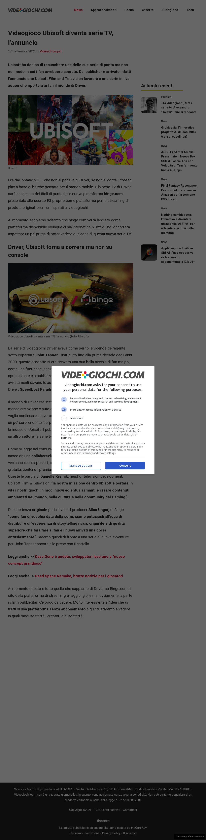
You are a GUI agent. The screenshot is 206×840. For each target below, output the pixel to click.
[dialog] (103, 420)
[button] (103, 418)
